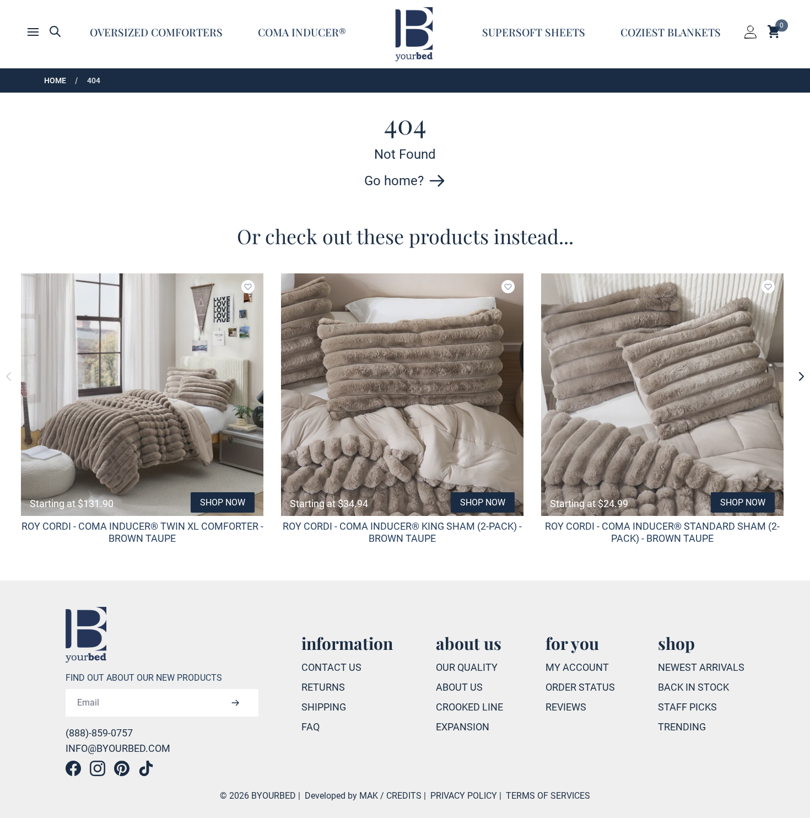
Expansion (462, 727)
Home (55, 80)
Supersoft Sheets (533, 32)
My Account (577, 667)
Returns (323, 687)
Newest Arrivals (701, 667)
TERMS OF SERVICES (548, 795)
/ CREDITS (401, 795)
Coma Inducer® (302, 32)
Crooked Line (469, 707)
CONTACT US (331, 667)
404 (93, 80)
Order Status (580, 687)
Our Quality (467, 667)
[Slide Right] (801, 376)
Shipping (323, 707)
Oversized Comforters (156, 32)
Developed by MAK (341, 795)
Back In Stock (693, 687)
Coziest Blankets (670, 32)
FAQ (310, 727)
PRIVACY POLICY (463, 795)
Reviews (566, 707)
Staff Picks (687, 707)
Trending (682, 727)
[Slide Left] (9, 376)
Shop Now (222, 502)
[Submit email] (235, 702)
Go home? (394, 181)
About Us (459, 687)
